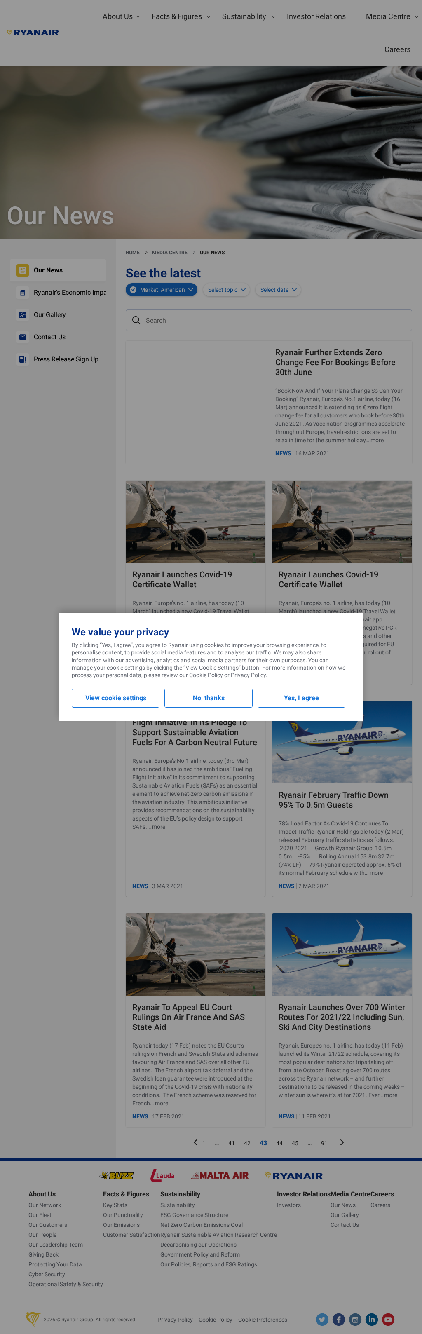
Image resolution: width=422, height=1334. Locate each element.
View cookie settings (115, 698)
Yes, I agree (301, 698)
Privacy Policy (248, 675)
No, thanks (209, 698)
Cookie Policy (206, 675)
